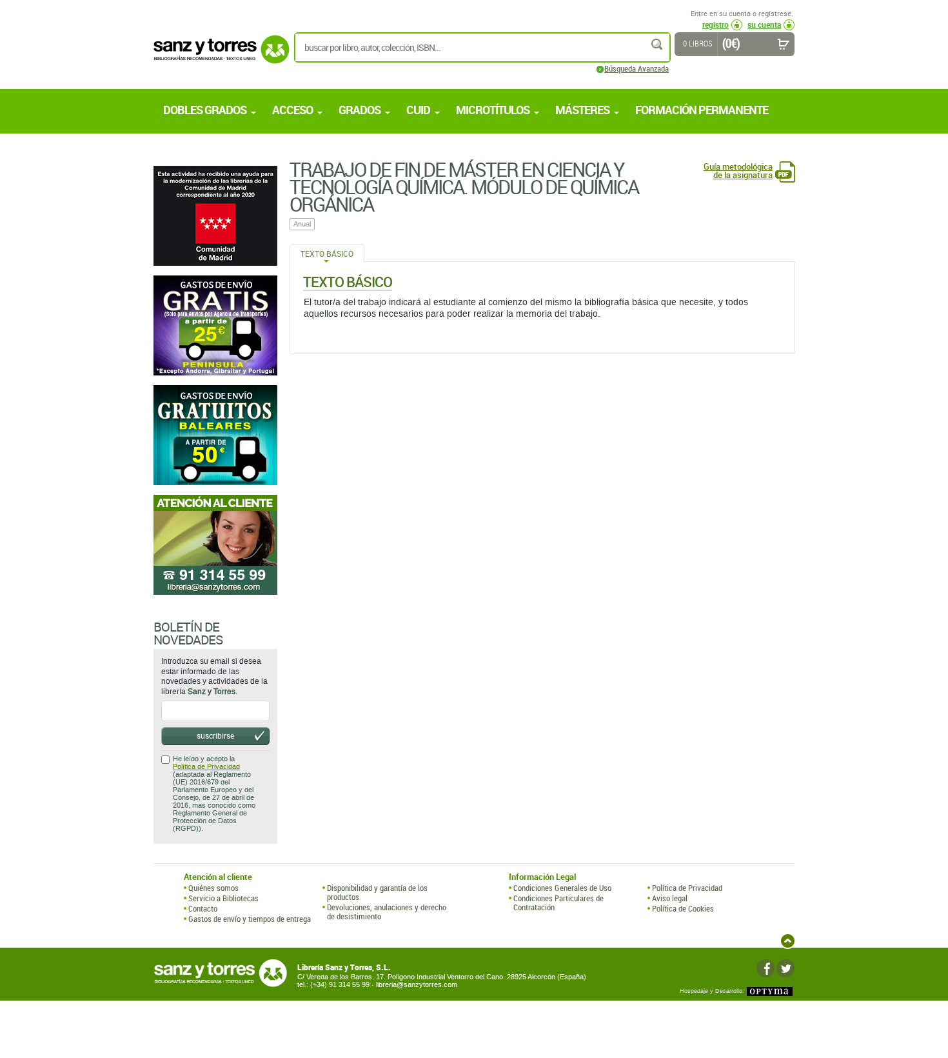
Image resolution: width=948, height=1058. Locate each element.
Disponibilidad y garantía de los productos (377, 892)
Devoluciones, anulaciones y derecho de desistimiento (386, 912)
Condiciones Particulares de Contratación (558, 902)
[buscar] (657, 44)
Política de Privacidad (206, 767)
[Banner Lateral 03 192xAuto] (215, 545)
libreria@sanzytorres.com (416, 985)
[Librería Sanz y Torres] (217, 56)
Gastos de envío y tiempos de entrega (249, 918)
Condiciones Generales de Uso (562, 887)
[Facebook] (765, 968)
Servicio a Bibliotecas (223, 898)
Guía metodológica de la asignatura (738, 171)
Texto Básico (327, 253)
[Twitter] (785, 968)
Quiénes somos (213, 887)
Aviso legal (669, 898)
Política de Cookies (683, 908)
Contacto (202, 908)
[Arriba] (788, 941)
